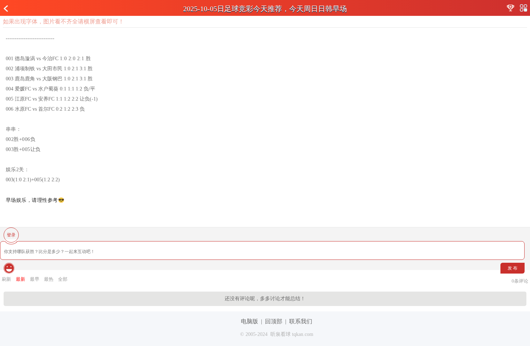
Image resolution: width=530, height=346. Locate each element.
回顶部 (273, 321)
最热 (48, 279)
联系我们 (300, 321)
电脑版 (249, 321)
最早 (34, 279)
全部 (62, 279)
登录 (11, 235)
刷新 (6, 279)
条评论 (520, 281)
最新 (20, 279)
